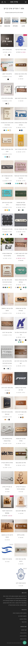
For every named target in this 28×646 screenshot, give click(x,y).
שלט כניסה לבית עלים (7, 98)
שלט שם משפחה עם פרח (20, 229)
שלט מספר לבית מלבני (21, 412)
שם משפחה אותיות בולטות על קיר (7, 254)
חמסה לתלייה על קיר (20, 49)
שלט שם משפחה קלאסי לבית (7, 150)
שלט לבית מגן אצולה (7, 229)
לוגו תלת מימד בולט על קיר (21, 333)
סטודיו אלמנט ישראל (10, 642)
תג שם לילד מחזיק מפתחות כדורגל (20, 488)
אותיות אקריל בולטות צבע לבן (20, 389)
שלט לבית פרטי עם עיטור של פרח (20, 177)
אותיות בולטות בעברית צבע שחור (7, 464)
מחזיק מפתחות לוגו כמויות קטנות (7, 440)
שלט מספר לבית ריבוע (7, 387)
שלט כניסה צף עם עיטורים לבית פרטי (7, 362)
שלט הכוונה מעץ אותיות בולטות (21, 75)
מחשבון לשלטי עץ (22, 616)
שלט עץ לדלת (20, 535)
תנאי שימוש (24, 630)
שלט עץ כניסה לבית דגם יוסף (21, 362)
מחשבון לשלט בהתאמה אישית (20, 613)
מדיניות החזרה (23, 633)
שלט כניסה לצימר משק (21, 98)
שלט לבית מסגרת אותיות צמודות (21, 124)
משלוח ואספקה (23, 619)
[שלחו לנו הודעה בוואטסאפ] (25, 643)
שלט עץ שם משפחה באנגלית (21, 309)
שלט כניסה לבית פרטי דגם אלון (7, 413)
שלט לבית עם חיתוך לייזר (7, 203)
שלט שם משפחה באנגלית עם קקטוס (21, 203)
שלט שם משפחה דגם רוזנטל (7, 177)
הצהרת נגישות (23, 639)
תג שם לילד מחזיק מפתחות (7, 488)
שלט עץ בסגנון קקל (21, 462)
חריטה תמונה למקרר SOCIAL (7, 512)
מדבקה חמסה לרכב (21, 583)
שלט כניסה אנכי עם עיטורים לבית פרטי (7, 281)
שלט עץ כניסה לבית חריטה (21, 560)
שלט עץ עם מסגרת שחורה (21, 440)
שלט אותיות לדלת (7, 49)
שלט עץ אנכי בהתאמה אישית (7, 309)
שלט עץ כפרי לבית (7, 332)
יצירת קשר (24, 622)
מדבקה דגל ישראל (7, 559)
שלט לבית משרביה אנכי (21, 149)
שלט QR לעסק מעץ (21, 510)
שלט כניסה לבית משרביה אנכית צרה (7, 124)
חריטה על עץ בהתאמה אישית (7, 536)
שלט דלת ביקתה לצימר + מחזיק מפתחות (20, 254)
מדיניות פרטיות (23, 636)
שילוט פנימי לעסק (7, 74)
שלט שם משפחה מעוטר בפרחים (21, 281)
